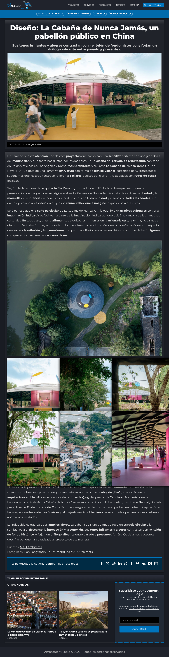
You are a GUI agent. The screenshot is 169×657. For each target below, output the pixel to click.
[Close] (132, 296)
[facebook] (66, 360)
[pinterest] (82, 360)
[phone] (103, 360)
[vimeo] (92, 360)
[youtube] (87, 360)
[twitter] (71, 360)
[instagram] (76, 360)
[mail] (97, 360)
